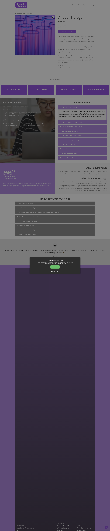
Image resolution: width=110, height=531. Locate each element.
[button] (55, 271)
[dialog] (55, 265)
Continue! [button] (55, 267)
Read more (64, 263)
